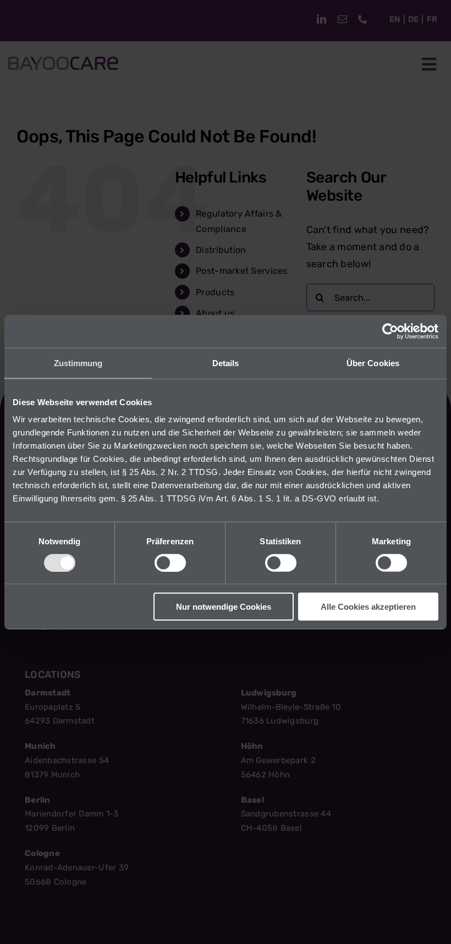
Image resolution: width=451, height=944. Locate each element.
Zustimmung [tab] (78, 362)
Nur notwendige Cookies (223, 606)
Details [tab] (225, 362)
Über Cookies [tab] (372, 362)
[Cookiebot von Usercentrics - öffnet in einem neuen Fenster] (390, 331)
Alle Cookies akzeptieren (368, 606)
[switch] (170, 562)
